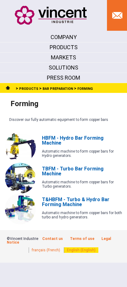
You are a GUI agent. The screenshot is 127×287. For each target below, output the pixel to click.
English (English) (81, 250)
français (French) (46, 250)
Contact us (52, 239)
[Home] (8, 89)
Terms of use (82, 239)
